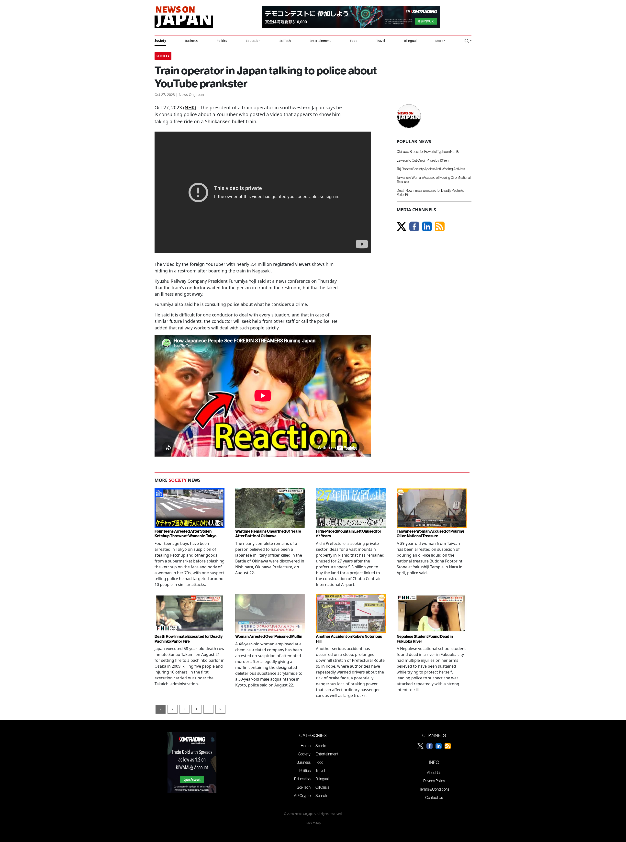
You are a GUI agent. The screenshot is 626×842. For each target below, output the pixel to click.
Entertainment (320, 40)
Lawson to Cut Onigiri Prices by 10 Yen (422, 160)
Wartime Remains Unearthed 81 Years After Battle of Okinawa (268, 533)
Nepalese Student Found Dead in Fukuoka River (425, 638)
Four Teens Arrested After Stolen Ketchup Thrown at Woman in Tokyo (185, 533)
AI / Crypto (302, 795)
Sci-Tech (285, 40)
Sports (320, 745)
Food (354, 40)
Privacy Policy (434, 780)
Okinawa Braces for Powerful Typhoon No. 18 (428, 151)
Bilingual (410, 40)
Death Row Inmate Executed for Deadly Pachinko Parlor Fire (430, 192)
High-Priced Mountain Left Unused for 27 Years (348, 533)
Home (306, 745)
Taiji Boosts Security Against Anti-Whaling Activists (431, 169)
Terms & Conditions (434, 789)
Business (191, 40)
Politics (222, 40)
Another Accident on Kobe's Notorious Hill (349, 638)
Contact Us (434, 797)
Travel (380, 40)
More (439, 40)
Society (160, 40)
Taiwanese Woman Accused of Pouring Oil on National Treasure (433, 179)
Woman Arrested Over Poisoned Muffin (268, 636)
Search (321, 795)
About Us (434, 772)
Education (253, 40)
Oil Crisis (322, 787)
